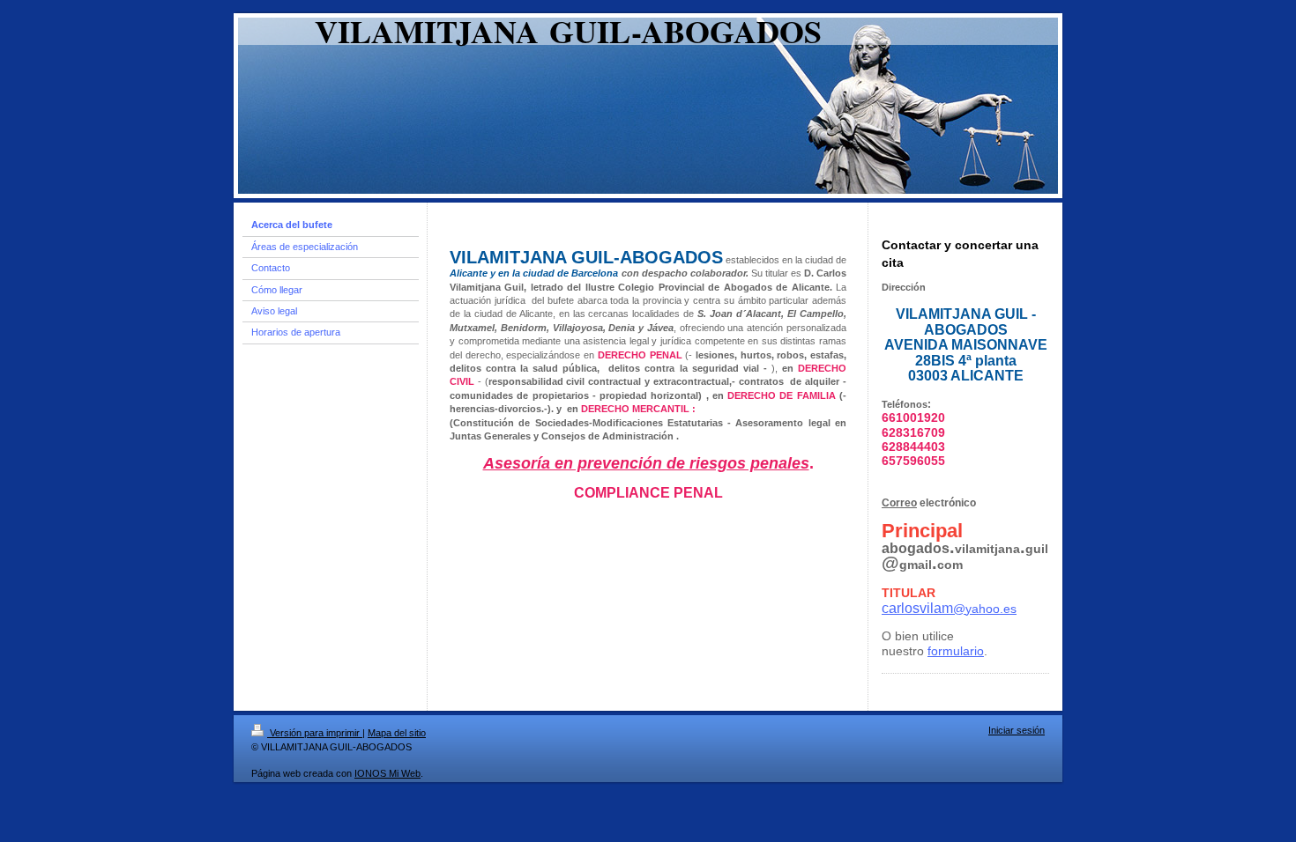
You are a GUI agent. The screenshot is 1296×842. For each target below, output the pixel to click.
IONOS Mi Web (387, 773)
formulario (955, 651)
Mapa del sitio (397, 733)
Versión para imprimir (314, 733)
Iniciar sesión (1016, 730)
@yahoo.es (949, 609)
